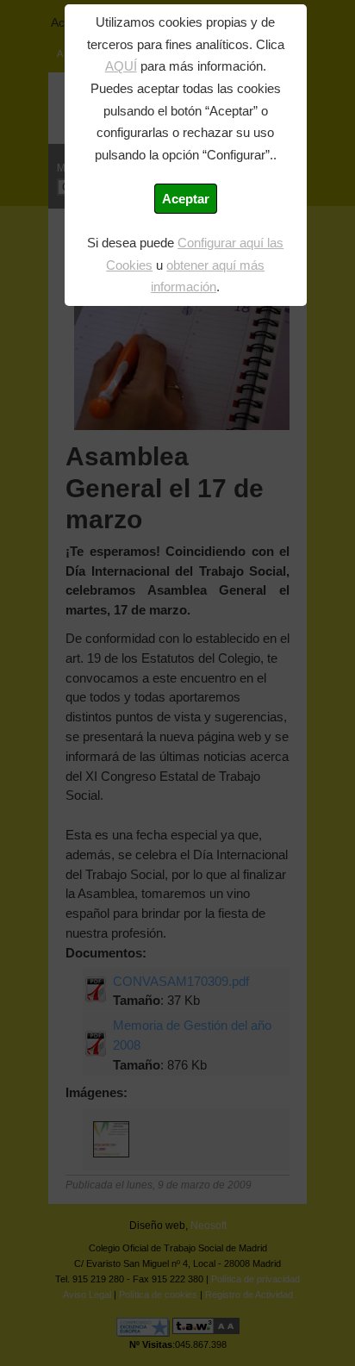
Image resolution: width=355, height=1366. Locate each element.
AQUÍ (121, 66)
